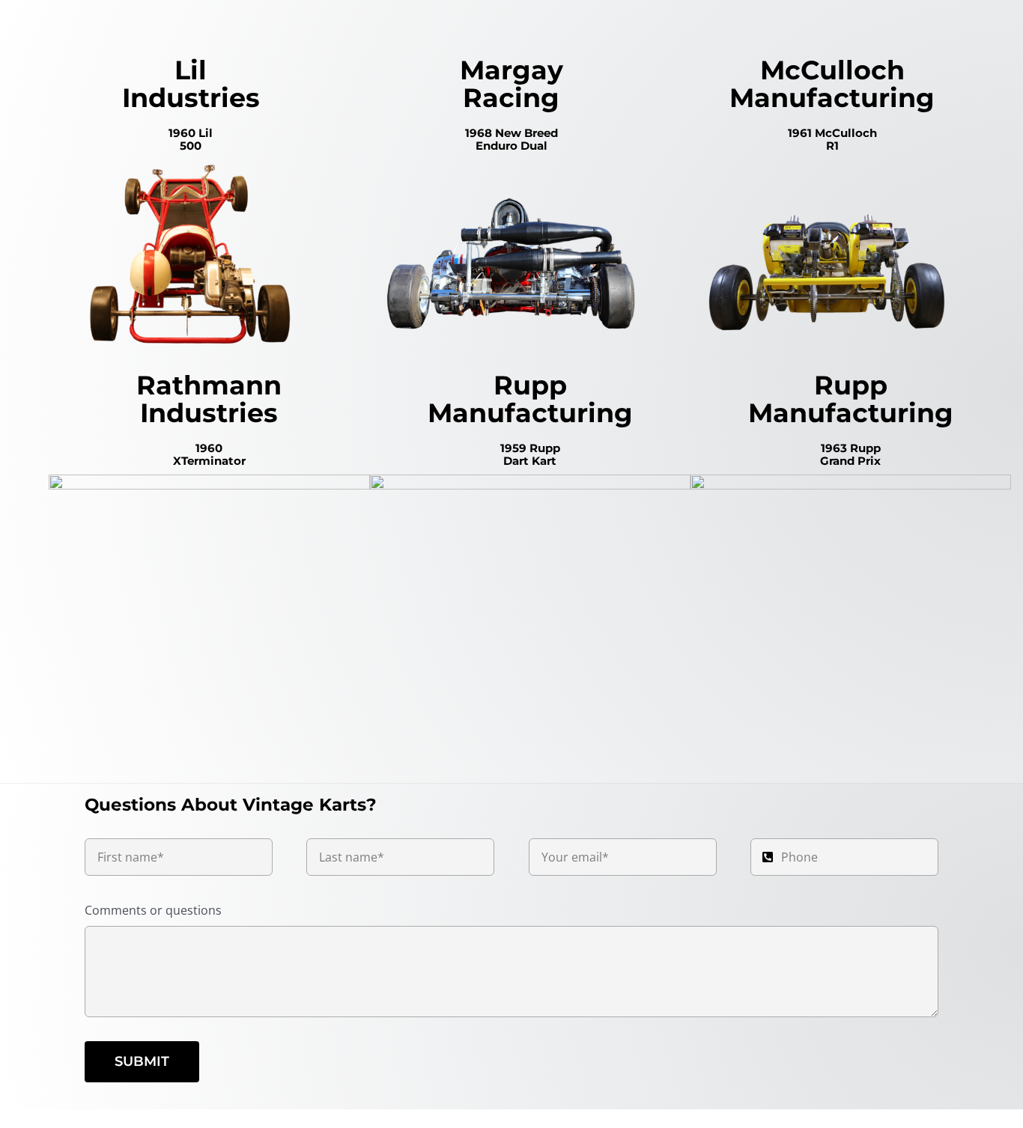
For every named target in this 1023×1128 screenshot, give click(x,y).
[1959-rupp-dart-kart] (530, 480)
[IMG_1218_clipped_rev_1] (850, 480)
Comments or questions (153, 910)
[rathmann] (209, 480)
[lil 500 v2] (191, 165)
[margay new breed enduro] (512, 165)
